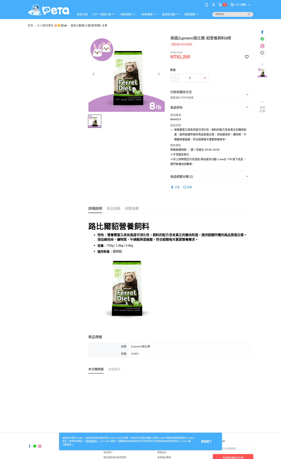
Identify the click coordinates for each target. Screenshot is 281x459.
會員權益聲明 (164, 457)
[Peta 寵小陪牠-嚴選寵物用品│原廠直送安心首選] (49, 10)
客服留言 (161, 452)
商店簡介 (108, 452)
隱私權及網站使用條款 (114, 457)
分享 (177, 187)
